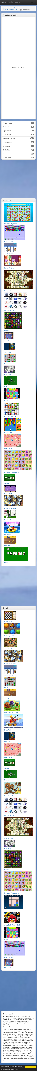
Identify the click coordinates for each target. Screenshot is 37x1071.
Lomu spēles (18, 134)
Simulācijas (18, 146)
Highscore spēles (18, 131)
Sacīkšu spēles (18, 142)
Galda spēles (18, 127)
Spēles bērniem (18, 150)
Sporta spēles (18, 154)
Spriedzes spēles (18, 158)
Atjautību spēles (18, 123)
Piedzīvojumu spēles (18, 138)
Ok (30, 1067)
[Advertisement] (18, 36)
